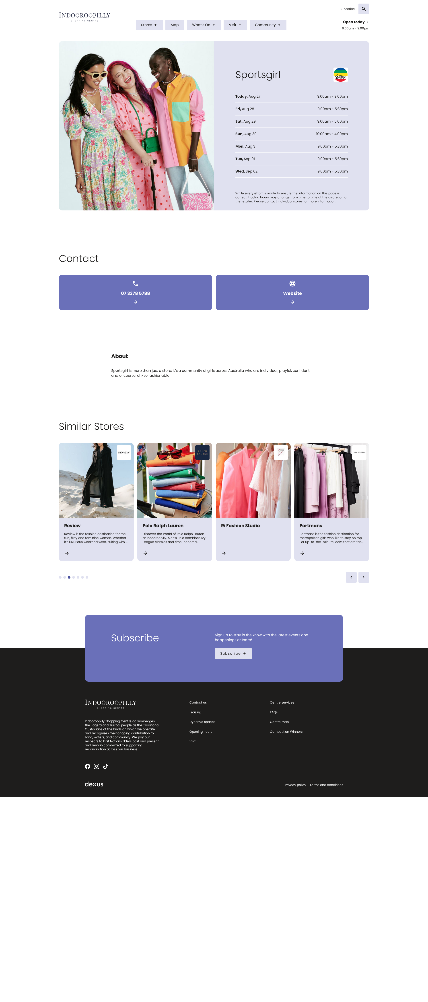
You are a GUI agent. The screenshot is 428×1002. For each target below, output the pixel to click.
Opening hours (200, 731)
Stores (149, 24)
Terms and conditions (326, 785)
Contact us (198, 702)
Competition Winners (286, 731)
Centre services (282, 702)
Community (268, 24)
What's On (204, 24)
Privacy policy (295, 785)
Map (175, 24)
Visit (235, 24)
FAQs (274, 712)
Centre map (279, 722)
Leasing (195, 712)
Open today (356, 22)
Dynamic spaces (202, 722)
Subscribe (347, 9)
